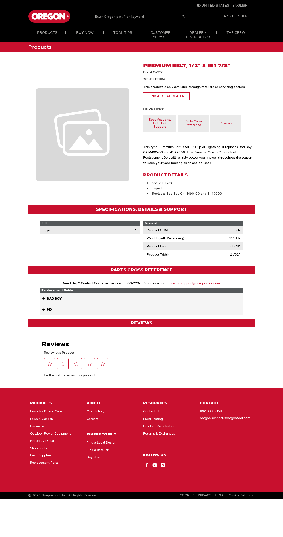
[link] (222, 6)
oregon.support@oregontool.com (195, 283)
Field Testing (153, 419)
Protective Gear (42, 440)
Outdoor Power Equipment (50, 433)
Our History (95, 411)
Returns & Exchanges (159, 433)
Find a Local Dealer (101, 442)
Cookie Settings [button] (241, 495)
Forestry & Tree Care (46, 411)
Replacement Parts (44, 462)
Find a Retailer (98, 450)
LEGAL (220, 495)
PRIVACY (204, 495)
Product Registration (159, 426)
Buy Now (93, 457)
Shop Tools (38, 448)
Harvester (37, 426)
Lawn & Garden (41, 419)
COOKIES (187, 495)
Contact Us (151, 411)
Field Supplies (40, 455)
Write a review (154, 79)
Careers (92, 419)
